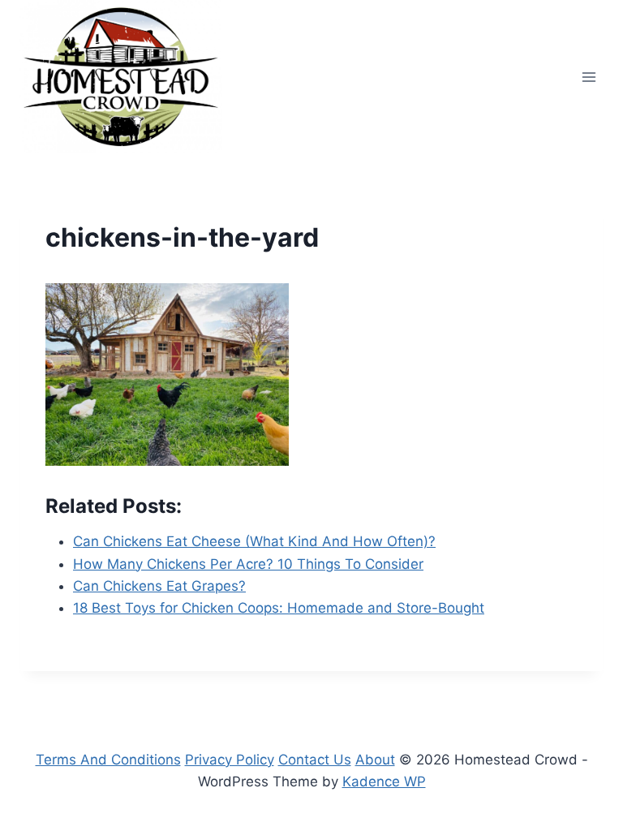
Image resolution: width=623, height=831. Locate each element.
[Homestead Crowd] (120, 76)
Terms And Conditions (108, 759)
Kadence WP (384, 781)
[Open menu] (589, 76)
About (375, 759)
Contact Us (314, 759)
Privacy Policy (229, 759)
